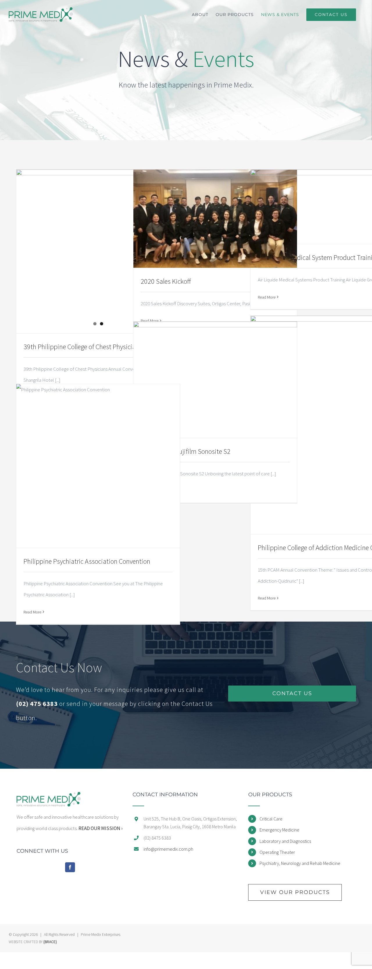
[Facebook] (70, 867)
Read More (267, 297)
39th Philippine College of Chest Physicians (83, 346)
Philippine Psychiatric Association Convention (87, 561)
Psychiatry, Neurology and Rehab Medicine (300, 863)
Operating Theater (277, 852)
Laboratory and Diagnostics (285, 841)
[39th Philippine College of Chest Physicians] (98, 225)
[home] (49, 797)
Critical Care (271, 819)
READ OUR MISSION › (100, 828)
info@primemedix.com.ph (168, 849)
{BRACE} (50, 941)
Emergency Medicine (279, 830)
